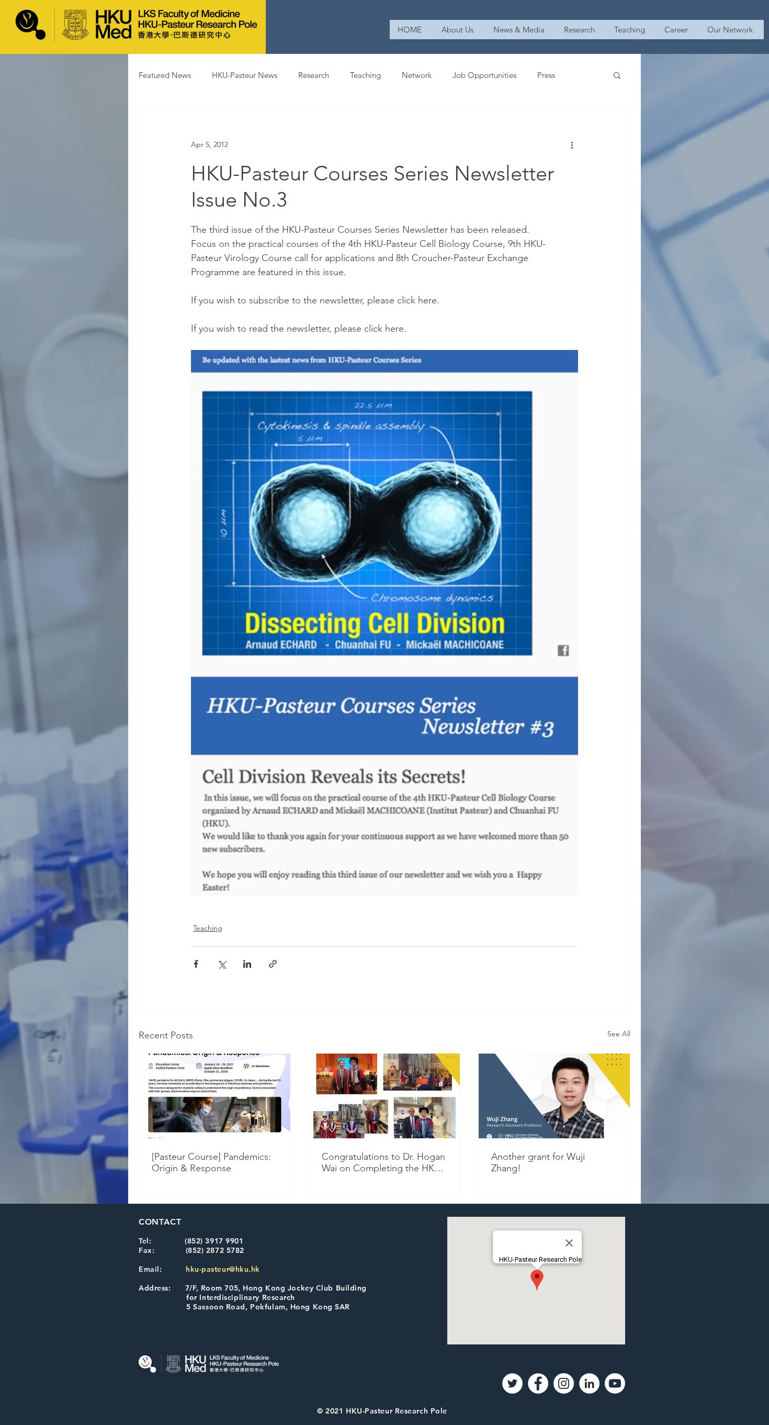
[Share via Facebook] (196, 964)
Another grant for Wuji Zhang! (538, 1162)
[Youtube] (615, 1383)
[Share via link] (273, 964)
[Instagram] (563, 1383)
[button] (617, 75)
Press (546, 75)
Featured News (165, 75)
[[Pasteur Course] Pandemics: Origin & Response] (214, 1096)
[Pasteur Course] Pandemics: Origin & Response (211, 1162)
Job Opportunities (484, 75)
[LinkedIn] (589, 1383)
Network (417, 75)
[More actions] (572, 144)
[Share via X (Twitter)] (222, 964)
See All (618, 1033)
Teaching (365, 75)
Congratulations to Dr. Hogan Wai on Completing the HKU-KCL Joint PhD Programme (383, 1162)
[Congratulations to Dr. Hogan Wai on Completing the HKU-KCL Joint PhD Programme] (384, 1096)
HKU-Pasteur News (244, 75)
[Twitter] (512, 1383)
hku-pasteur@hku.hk (223, 1269)
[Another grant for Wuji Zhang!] (554, 1096)
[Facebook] (538, 1383)
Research (313, 75)
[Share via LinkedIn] (247, 964)
